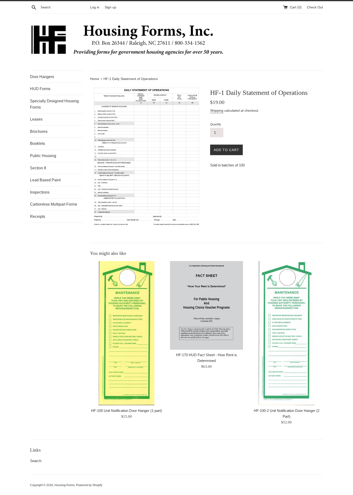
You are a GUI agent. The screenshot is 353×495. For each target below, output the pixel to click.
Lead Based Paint (45, 180)
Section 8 (38, 168)
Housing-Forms (65, 485)
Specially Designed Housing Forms (54, 104)
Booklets (37, 143)
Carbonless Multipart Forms (53, 204)
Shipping (216, 110)
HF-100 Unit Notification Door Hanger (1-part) (126, 411)
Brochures (39, 131)
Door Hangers (42, 77)
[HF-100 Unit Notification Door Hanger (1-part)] (126, 333)
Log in (94, 7)
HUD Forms (40, 89)
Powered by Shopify (89, 485)
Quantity (215, 124)
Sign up (110, 7)
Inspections (39, 192)
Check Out (315, 7)
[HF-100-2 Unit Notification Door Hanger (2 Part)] (286, 333)
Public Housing (43, 156)
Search (35, 461)
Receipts (37, 216)
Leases (36, 119)
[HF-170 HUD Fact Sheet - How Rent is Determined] (206, 305)
